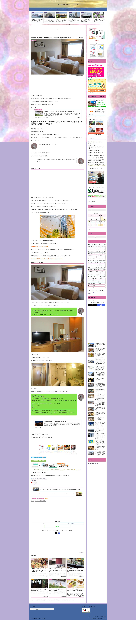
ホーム (90, 616)
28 (99, 224)
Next (105, 17)
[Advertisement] (57, 32)
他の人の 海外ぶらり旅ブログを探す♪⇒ (38, 460)
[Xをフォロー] (56, 533)
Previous (30, 17)
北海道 (33, 500)
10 (89, 221)
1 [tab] (66, 24)
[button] (104, 201)
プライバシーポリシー (96, 616)
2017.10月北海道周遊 (40, 498)
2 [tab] (68, 24)
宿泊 (41, 500)
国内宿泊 (46, 498)
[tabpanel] (37, 17)
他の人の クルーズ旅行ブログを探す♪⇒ (38, 457)
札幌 (44, 500)
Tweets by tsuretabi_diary (93, 463)
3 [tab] (69, 24)
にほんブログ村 (34, 480)
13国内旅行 (33, 498)
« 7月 (89, 229)
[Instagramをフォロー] (59, 533)
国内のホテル (37, 500)
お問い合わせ (103, 616)
